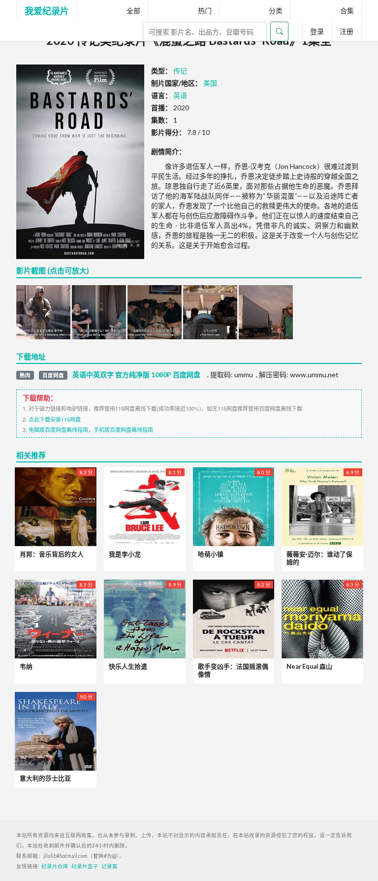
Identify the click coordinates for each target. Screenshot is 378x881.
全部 (133, 10)
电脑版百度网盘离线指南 (58, 429)
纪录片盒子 (84, 866)
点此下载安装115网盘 (55, 419)
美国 (210, 83)
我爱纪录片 (47, 10)
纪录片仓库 (54, 866)
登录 (317, 31)
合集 (347, 10)
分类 (276, 10)
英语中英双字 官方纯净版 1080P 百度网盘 (136, 375)
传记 (180, 70)
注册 (346, 31)
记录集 (109, 866)
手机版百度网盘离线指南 (123, 429)
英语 (180, 95)
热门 (205, 10)
